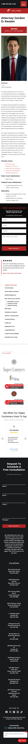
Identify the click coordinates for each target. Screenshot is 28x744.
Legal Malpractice (10, 330)
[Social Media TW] (14, 712)
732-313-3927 (14, 607)
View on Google (14, 449)
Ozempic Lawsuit (12, 303)
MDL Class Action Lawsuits (12, 298)
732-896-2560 (14, 573)
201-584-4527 (14, 585)
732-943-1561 (14, 697)
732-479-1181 (14, 627)
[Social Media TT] (21, 712)
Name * (4, 486)
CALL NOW (16, 11)
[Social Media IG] (10, 712)
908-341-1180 (14, 617)
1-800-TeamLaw (17, 719)
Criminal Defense (10, 319)
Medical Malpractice (12, 172)
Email (2, 85)
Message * (5, 520)
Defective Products (12, 166)
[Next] (25, 438)
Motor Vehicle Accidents (13, 168)
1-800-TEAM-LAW (8, 4)
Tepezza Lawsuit (12, 305)
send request (14, 248)
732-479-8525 (14, 597)
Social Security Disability (12, 333)
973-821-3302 (14, 639)
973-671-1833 (14, 651)
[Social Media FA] (6, 712)
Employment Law (10, 326)
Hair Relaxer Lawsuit (13, 301)
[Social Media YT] (18, 712)
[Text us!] (22, 741)
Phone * (4, 504)
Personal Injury (10, 164)
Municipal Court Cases (11, 337)
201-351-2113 (14, 661)
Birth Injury (8, 308)
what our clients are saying (12, 273)
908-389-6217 (14, 683)
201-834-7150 (14, 673)
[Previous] (2, 438)
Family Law (8, 323)
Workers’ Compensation (13, 170)
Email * (4, 495)
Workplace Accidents (11, 312)
